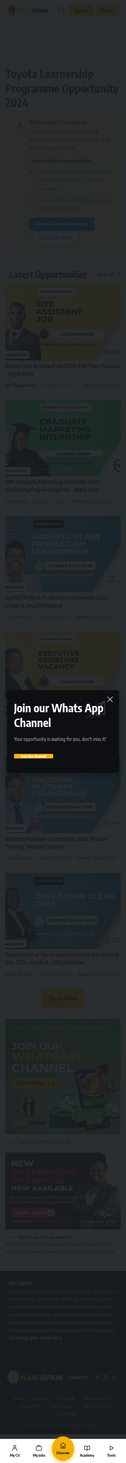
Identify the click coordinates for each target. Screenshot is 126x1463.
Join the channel (33, 756)
